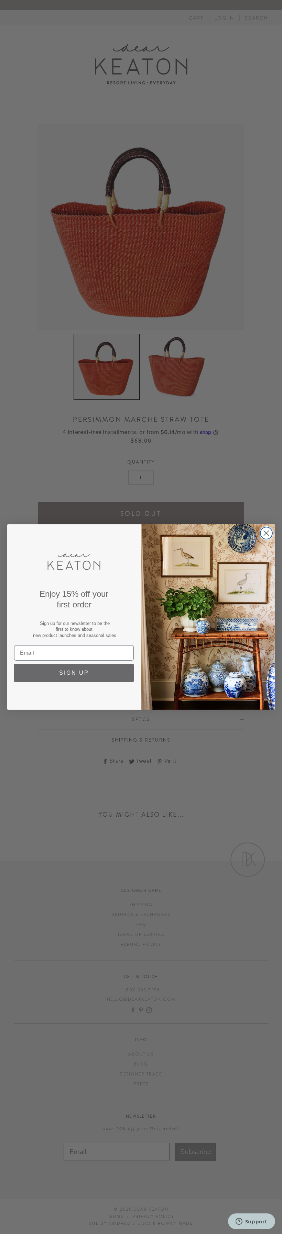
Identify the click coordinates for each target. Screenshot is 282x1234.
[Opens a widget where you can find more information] (251, 1222)
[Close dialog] (266, 533)
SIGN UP (74, 673)
